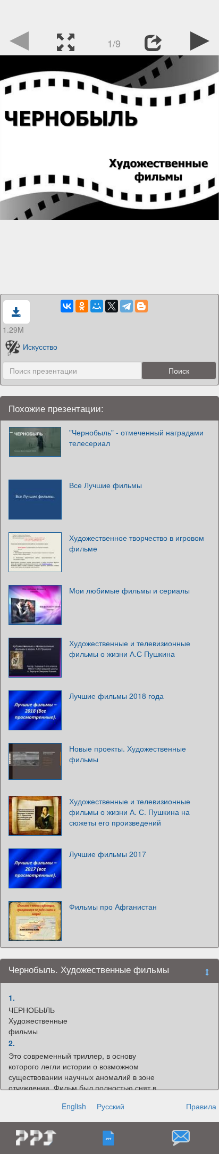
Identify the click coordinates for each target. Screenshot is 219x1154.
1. (12, 997)
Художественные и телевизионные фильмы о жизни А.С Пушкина (129, 648)
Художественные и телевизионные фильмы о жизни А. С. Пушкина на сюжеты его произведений (129, 812)
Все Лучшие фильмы (105, 485)
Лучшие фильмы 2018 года (116, 695)
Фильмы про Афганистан (113, 906)
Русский (110, 1106)
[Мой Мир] (96, 306)
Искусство (40, 346)
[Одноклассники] (81, 306)
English (74, 1106)
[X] (111, 306)
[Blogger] (141, 306)
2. (12, 1042)
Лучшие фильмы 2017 (107, 853)
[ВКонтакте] (67, 306)
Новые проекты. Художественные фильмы (127, 753)
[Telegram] (126, 306)
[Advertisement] (109, 13)
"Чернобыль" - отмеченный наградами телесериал (136, 437)
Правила (201, 1106)
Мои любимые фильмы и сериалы (129, 590)
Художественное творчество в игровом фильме (136, 543)
